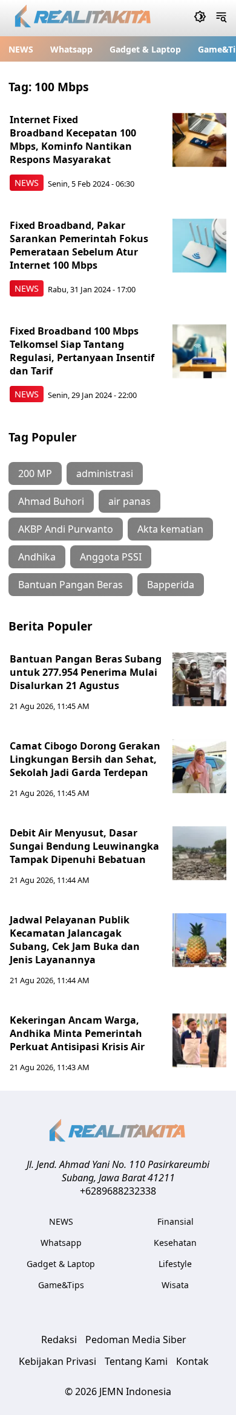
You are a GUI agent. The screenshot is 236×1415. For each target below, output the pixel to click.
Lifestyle (175, 1263)
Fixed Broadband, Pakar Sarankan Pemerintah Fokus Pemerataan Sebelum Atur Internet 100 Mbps (79, 245)
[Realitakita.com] (83, 18)
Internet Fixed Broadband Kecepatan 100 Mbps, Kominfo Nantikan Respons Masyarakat (73, 139)
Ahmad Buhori (51, 501)
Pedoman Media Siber (135, 1339)
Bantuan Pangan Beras (70, 584)
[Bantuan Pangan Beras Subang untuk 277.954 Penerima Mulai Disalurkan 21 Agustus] (199, 679)
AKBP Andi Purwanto (65, 529)
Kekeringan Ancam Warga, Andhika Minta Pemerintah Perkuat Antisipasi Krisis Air (77, 1033)
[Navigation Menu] (221, 18)
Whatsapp (71, 49)
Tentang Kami (136, 1361)
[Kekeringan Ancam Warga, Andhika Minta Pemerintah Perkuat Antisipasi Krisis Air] (199, 1040)
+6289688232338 (118, 1191)
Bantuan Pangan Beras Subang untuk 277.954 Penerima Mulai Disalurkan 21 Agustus (86, 672)
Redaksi (59, 1339)
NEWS (20, 49)
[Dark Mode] (200, 18)
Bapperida (170, 584)
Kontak (192, 1361)
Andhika (37, 556)
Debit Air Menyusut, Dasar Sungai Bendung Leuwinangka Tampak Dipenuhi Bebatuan (84, 846)
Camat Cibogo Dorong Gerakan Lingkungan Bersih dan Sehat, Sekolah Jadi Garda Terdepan (85, 759)
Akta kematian (170, 529)
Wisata (175, 1285)
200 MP (35, 473)
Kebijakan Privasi (57, 1361)
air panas (129, 501)
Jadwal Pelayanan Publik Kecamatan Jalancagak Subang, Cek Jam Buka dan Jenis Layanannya (75, 939)
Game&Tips (61, 1285)
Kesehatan (175, 1242)
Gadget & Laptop (145, 49)
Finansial (175, 1221)
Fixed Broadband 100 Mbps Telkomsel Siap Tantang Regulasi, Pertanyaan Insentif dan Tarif (82, 350)
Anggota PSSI (111, 556)
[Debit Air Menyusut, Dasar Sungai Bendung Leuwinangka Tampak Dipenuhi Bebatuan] (199, 853)
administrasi (104, 473)
